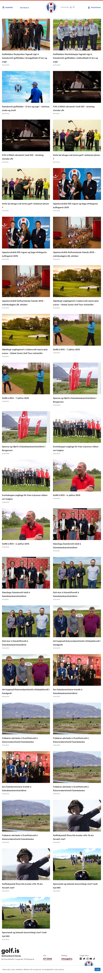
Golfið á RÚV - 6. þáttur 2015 (66, 495)
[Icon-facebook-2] (81, 959)
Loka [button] (97, 969)
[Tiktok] (94, 959)
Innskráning (96, 7)
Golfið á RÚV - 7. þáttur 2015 (66, 349)
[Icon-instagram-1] (87, 959)
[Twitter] (84, 959)
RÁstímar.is (24, 8)
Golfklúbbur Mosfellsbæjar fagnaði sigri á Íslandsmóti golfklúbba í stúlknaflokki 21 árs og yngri (75, 58)
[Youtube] (91, 959)
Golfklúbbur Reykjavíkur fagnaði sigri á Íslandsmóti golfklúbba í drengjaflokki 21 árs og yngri (24, 58)
